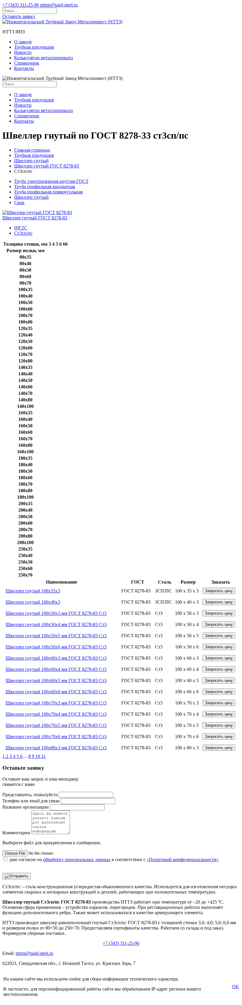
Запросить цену (219, 591)
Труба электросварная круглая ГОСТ (51, 181)
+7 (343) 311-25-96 (20, 4)
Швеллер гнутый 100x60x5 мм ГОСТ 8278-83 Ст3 (56, 680)
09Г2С (20, 227)
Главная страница (32, 149)
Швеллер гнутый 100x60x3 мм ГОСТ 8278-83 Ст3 (56, 658)
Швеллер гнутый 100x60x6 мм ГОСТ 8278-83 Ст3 (56, 691)
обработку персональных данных (76, 859)
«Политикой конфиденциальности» (183, 859)
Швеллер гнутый (31, 160)
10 (38, 756)
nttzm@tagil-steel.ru (59, 4)
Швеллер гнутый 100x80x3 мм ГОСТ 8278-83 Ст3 (56, 747)
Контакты (24, 68)
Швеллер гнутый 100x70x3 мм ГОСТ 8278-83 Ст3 (56, 702)
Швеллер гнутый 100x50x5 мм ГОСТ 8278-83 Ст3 (56, 635)
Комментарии (16, 832)
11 (43, 756)
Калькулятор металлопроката (43, 57)
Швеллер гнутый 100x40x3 (33, 602)
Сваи (19, 202)
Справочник (26, 62)
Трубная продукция (34, 47)
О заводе (23, 41)
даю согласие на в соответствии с (114, 859)
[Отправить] (16, 876)
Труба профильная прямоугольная (48, 191)
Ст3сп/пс (23, 233)
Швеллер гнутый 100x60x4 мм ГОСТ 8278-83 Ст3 (56, 669)
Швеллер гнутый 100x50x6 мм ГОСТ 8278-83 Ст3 (56, 646)
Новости (23, 52)
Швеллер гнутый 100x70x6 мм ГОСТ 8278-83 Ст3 (56, 736)
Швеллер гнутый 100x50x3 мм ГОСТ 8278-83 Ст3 (56, 613)
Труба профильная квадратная (44, 186)
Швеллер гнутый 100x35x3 (33, 590)
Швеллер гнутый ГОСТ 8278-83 (46, 165)
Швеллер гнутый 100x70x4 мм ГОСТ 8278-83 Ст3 (56, 714)
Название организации (25, 806)
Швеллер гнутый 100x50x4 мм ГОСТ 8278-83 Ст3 (56, 624)
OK (235, 986)
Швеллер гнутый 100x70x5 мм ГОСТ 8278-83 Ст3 (56, 725)
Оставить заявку (18, 16)
